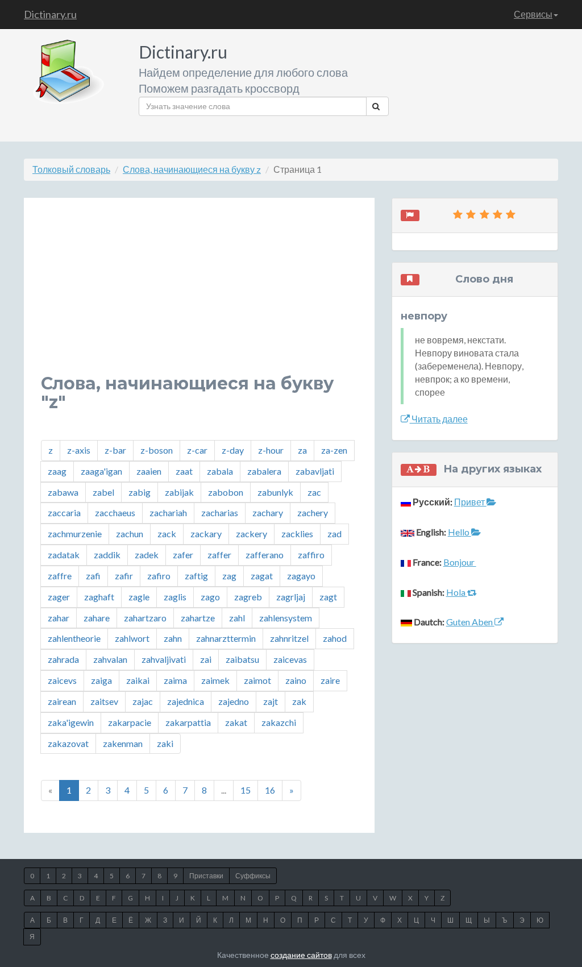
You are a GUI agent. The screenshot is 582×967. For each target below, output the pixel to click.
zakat (236, 722)
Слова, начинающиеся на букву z (192, 169)
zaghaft (99, 596)
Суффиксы (253, 875)
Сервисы (533, 14)
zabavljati (315, 471)
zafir (124, 575)
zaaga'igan (101, 471)
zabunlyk (275, 492)
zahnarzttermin (226, 638)
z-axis (78, 450)
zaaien (148, 471)
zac (314, 492)
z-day (233, 450)
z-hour (271, 450)
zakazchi (278, 722)
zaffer (219, 554)
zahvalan (110, 659)
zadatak (64, 554)
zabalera (264, 471)
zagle (138, 596)
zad (334, 533)
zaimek (215, 680)
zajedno (233, 701)
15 (245, 790)
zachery (312, 512)
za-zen (334, 450)
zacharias (219, 512)
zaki (165, 743)
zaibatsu (242, 659)
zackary (206, 533)
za (302, 450)
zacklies (297, 533)
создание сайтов (301, 955)
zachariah (168, 512)
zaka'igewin (71, 722)
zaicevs (62, 680)
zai (205, 659)
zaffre (60, 575)
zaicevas (290, 659)
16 (270, 790)
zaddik (107, 554)
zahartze (198, 617)
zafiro (159, 575)
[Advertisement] (199, 294)
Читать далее (439, 418)
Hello (459, 531)
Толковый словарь (71, 169)
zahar (58, 617)
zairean (62, 701)
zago (210, 596)
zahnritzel (289, 638)
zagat (262, 575)
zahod (335, 638)
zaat (184, 471)
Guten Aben (470, 621)
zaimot (257, 680)
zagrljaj (290, 596)
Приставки (206, 875)
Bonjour (459, 562)
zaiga (101, 680)
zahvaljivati (164, 659)
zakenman (123, 743)
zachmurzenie (75, 533)
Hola (456, 592)
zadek (147, 554)
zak (299, 701)
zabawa (63, 492)
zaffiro (311, 554)
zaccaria (64, 512)
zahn (173, 638)
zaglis (175, 596)
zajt (270, 701)
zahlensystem (285, 617)
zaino (295, 680)
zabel (103, 492)
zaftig (196, 575)
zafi (93, 575)
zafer (183, 554)
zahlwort (132, 638)
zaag (57, 471)
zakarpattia (188, 722)
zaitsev (104, 701)
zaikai (137, 680)
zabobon (225, 492)
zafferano (265, 554)
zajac (142, 701)
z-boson (156, 450)
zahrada (63, 659)
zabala (220, 471)
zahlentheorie (74, 638)
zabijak (179, 492)
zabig (139, 492)
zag (229, 575)
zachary (267, 512)
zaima (175, 680)
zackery (251, 533)
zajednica (185, 701)
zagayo (301, 575)
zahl (237, 617)
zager (59, 596)
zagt (328, 596)
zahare (97, 617)
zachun (129, 533)
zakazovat (68, 743)
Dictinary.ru (50, 14)
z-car (197, 450)
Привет (470, 501)
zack (166, 533)
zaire (330, 680)
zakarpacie (129, 722)
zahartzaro (145, 617)
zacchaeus (115, 512)
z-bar (115, 450)
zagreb (248, 596)
